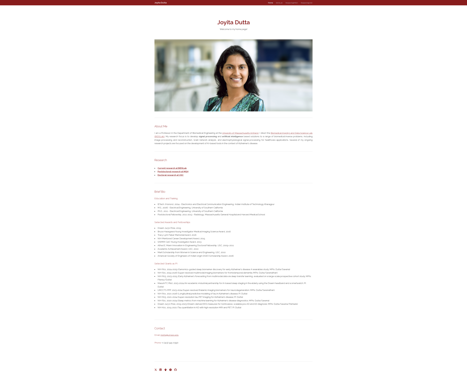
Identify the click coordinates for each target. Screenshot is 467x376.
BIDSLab (279, 3)
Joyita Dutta (160, 2)
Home (270, 3)
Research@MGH (292, 3)
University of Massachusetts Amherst (240, 133)
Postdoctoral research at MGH (173, 171)
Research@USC (307, 3)
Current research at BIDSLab (172, 168)
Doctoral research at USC (171, 175)
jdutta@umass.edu (170, 335)
